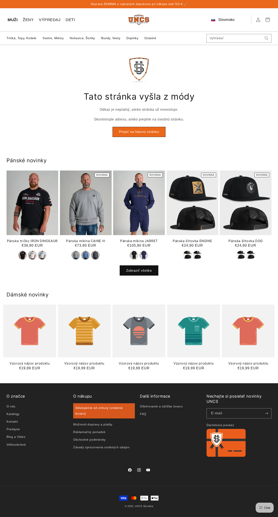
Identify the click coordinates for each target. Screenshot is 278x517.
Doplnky (132, 38)
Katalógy (13, 414)
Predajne (13, 429)
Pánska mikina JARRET (139, 241)
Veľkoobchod (16, 444)
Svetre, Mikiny (53, 38)
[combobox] (239, 38)
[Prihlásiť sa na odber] (266, 413)
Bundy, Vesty (110, 38)
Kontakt (12, 421)
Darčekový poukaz (220, 425)
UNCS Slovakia (144, 506)
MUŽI (13, 20)
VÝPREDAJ (49, 20)
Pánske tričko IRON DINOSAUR (32, 241)
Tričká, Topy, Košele (21, 38)
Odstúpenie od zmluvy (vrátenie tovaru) (99, 410)
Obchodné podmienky (89, 439)
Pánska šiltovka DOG (245, 241)
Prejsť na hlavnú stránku (139, 132)
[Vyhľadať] (266, 38)
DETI (70, 20)
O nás (11, 406)
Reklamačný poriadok (89, 431)
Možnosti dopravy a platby (93, 424)
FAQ (143, 414)
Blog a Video (16, 436)
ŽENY (28, 20)
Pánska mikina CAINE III (85, 241)
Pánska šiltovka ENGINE (192, 241)
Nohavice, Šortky (82, 38)
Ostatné (150, 38)
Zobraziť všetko (139, 270)
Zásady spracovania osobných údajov (101, 447)
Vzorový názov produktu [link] (30, 363)
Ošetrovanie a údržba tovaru (161, 406)
